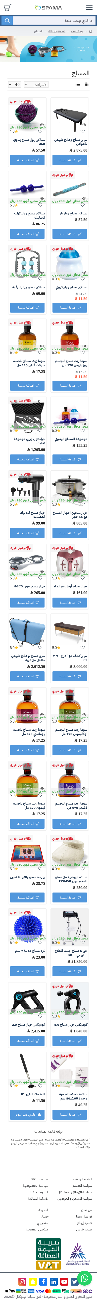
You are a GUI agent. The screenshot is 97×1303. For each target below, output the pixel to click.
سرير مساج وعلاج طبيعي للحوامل (70, 142)
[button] (84, 1278)
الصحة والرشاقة (56, 31)
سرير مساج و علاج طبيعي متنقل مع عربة (28, 658)
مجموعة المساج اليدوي (70, 439)
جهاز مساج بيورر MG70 (29, 586)
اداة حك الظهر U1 (33, 1094)
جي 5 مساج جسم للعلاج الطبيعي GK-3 (70, 953)
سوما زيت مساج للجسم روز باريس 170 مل (71, 363)
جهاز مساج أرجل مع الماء (70, 586)
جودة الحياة (77, 31)
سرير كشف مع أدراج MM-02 (70, 658)
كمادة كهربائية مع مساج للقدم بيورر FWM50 (71, 879)
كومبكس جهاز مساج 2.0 (28, 1025)
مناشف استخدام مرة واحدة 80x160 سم (73, 1096)
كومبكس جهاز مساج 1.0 (70, 1025)
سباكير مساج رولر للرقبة (28, 287)
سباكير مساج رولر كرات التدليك (29, 215)
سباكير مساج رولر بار (73, 213)
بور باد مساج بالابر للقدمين (27, 877)
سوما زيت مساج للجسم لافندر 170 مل (71, 806)
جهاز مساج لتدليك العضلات (32, 515)
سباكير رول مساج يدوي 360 (29, 142)
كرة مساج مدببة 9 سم (30, 951)
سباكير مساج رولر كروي (71, 287)
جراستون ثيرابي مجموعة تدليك (29, 441)
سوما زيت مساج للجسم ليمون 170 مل (29, 806)
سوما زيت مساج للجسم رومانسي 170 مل (29, 732)
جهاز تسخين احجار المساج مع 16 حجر (69, 515)
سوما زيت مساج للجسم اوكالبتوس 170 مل (71, 732)
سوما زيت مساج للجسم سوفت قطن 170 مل (29, 363)
